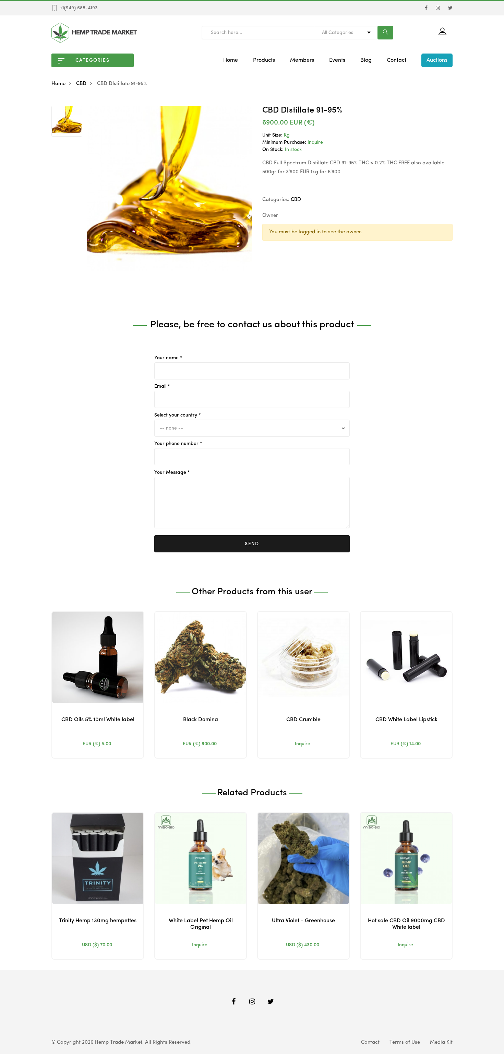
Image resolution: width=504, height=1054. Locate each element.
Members (302, 60)
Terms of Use (404, 1042)
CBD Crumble (303, 720)
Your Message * (172, 472)
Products (264, 60)
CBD (81, 83)
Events (337, 60)
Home (230, 60)
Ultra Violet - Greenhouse (303, 921)
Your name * (168, 357)
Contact (396, 60)
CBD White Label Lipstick (406, 720)
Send (252, 543)
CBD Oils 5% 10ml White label (97, 720)
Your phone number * (178, 443)
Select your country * (177, 415)
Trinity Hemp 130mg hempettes (97, 921)
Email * (162, 386)
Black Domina (200, 720)
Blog (366, 60)
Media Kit (441, 1042)
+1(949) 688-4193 (78, 7)
